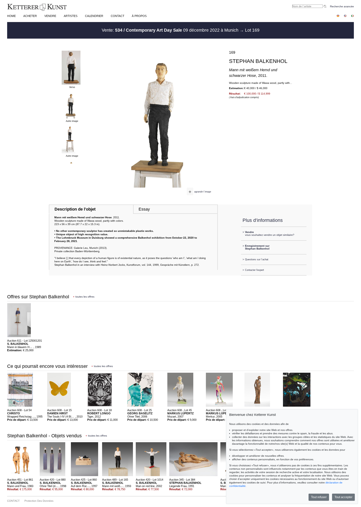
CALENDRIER (94, 16)
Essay (144, 209)
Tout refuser (319, 497)
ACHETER (30, 16)
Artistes (70, 16)
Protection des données (38, 500)
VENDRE (50, 16)
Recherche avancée (342, 6)
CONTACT (117, 16)
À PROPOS (139, 16)
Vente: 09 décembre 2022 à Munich (171, 30)
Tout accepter (343, 497)
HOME (11, 16)
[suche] (325, 6)
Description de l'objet (75, 209)
